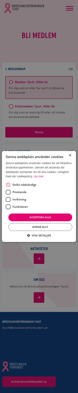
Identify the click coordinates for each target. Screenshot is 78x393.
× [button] (70, 155)
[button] (39, 235)
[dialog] (39, 196)
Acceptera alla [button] (40, 217)
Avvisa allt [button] (40, 227)
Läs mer (39, 176)
